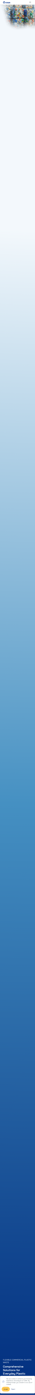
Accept (6, 1389)
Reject (13, 1389)
